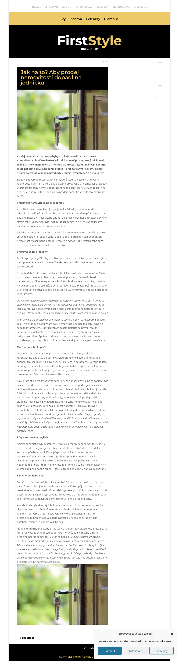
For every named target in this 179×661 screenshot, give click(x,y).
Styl (63, 19)
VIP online (67, 7)
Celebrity (93, 19)
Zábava (76, 19)
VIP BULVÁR (51, 7)
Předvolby (161, 651)
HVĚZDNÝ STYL (121, 7)
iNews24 (36, 7)
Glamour (111, 19)
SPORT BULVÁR (84, 7)
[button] (172, 634)
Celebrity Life (140, 7)
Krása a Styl (103, 7)
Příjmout (110, 651)
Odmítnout (135, 651)
